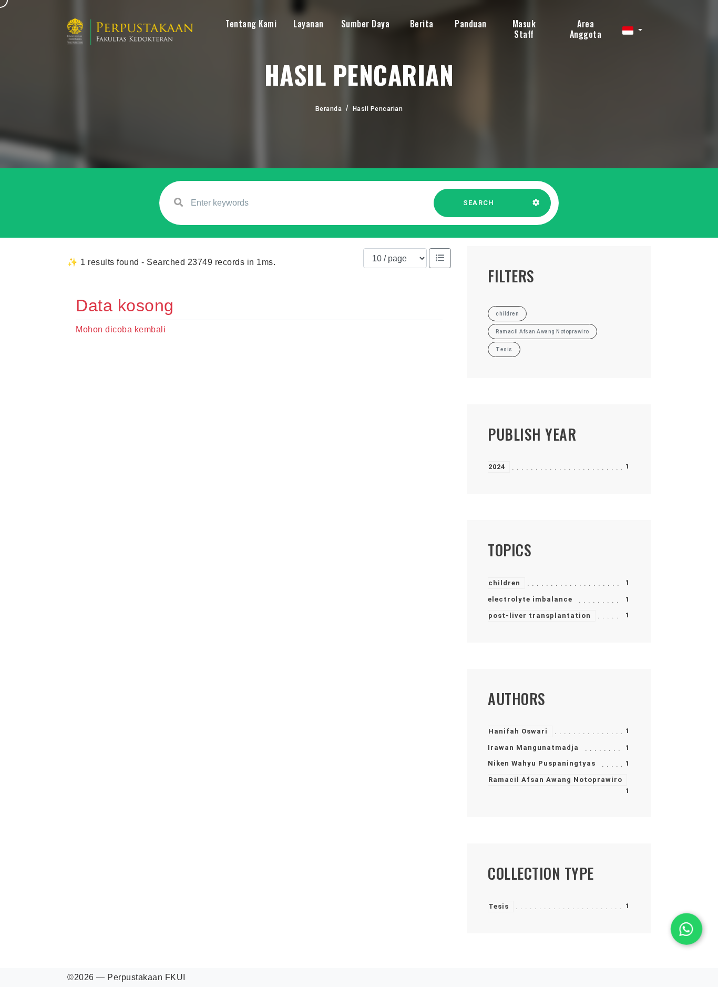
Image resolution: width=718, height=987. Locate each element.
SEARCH (479, 203)
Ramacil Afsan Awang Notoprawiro (555, 780)
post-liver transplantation (539, 615)
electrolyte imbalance (530, 599)
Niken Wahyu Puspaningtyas (542, 763)
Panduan (471, 23)
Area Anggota (586, 28)
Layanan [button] (308, 23)
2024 (496, 467)
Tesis (498, 906)
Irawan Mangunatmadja (533, 747)
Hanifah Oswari (518, 731)
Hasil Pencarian (378, 109)
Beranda (328, 109)
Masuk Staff (524, 28)
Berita (422, 23)
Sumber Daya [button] (365, 23)
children (504, 583)
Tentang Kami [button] (250, 23)
